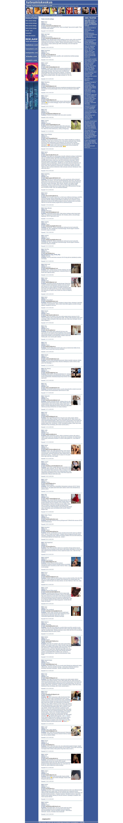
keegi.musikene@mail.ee (52, 315)
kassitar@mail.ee (49, 788)
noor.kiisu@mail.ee (50, 546)
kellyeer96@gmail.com (51, 416)
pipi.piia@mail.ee (50, 253)
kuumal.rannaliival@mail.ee (52, 591)
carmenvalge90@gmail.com (52, 124)
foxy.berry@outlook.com (51, 519)
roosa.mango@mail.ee (51, 138)
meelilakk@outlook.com (51, 301)
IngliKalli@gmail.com (51, 561)
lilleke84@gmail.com (50, 86)
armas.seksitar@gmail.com (52, 67)
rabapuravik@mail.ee (51, 434)
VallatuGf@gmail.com (51, 282)
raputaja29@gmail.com (51, 372)
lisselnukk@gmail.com (51, 731)
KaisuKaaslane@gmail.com (52, 400)
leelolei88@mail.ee (50, 483)
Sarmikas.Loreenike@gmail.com (53, 465)
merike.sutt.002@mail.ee (51, 641)
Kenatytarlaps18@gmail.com (53, 113)
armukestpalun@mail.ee (51, 531)
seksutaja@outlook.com (51, 626)
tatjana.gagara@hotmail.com (53, 178)
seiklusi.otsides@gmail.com (52, 498)
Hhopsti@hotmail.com (51, 664)
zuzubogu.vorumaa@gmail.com (53, 611)
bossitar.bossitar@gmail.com (52, 38)
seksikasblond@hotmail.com (52, 806)
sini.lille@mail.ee (49, 744)
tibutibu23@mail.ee (50, 346)
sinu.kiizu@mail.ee (50, 330)
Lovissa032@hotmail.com (52, 359)
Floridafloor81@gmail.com (52, 694)
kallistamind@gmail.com (51, 576)
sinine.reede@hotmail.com (52, 387)
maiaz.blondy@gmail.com (52, 212)
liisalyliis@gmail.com (50, 100)
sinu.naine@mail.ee (50, 54)
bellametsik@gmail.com (51, 268)
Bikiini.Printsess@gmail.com (52, 449)
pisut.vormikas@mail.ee (51, 758)
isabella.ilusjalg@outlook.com (53, 226)
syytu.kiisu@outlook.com (51, 154)
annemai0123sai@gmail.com (53, 26)
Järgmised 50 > (46, 819)
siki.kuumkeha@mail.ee (51, 195)
